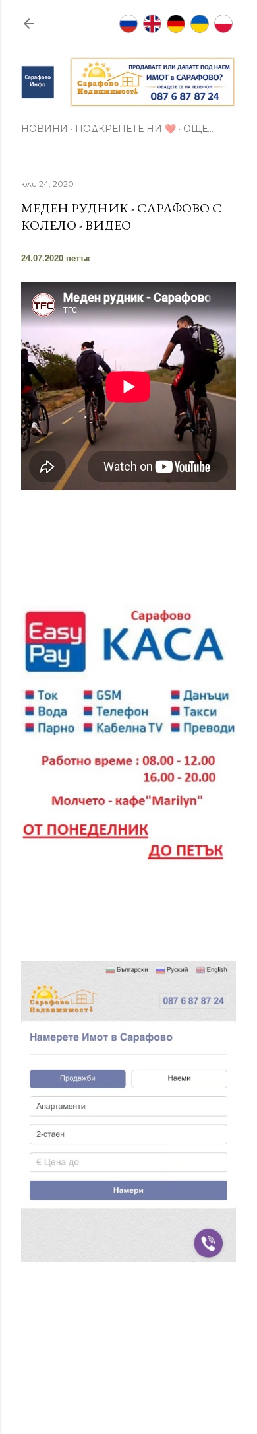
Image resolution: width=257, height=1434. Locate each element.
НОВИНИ (44, 129)
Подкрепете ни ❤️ (125, 129)
